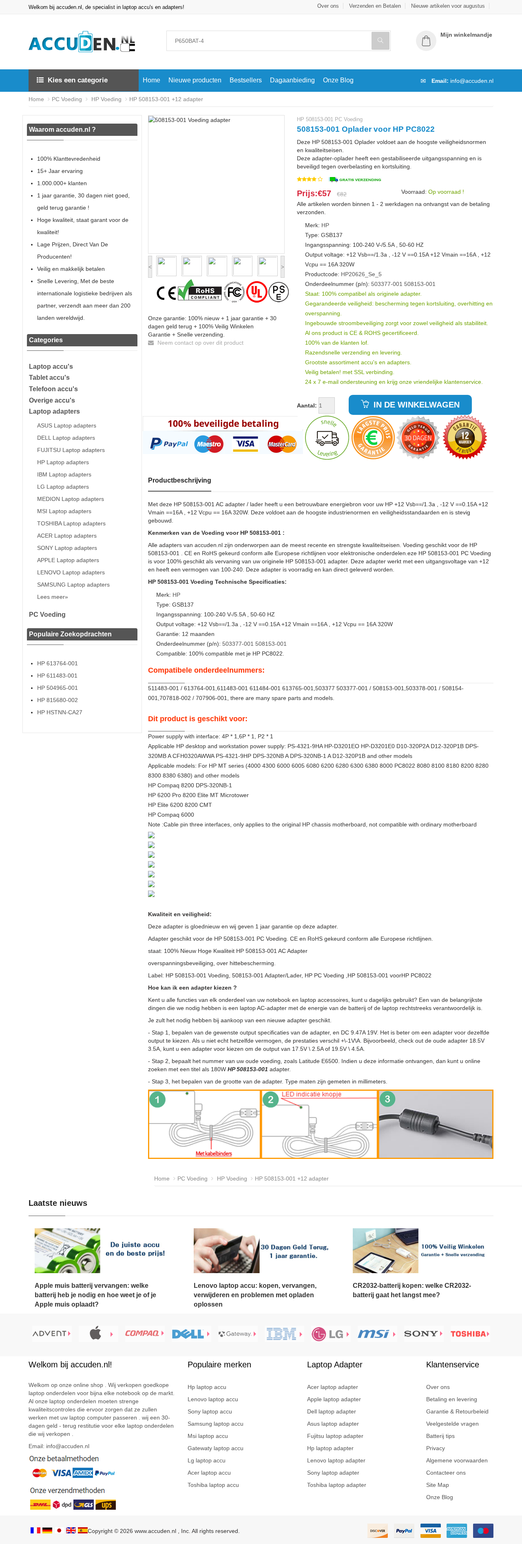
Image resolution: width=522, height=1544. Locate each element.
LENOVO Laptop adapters (71, 572)
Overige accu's (52, 400)
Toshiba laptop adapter (336, 1485)
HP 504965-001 (57, 687)
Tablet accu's (49, 377)
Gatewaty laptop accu (215, 1448)
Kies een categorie (78, 80)
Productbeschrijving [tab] (179, 480)
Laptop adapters (54, 411)
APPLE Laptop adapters (68, 560)
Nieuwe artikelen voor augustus (448, 6)
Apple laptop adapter (334, 1399)
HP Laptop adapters (63, 462)
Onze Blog (338, 80)
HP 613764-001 (57, 663)
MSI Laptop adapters (64, 511)
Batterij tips (440, 1436)
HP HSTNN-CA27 (59, 712)
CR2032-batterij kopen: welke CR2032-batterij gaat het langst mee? (412, 1290)
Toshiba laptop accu (213, 1485)
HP (325, 225)
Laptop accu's (51, 366)
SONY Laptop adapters (67, 548)
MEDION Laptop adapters (70, 499)
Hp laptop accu (207, 1387)
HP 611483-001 (57, 675)
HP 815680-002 (57, 700)
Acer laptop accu (209, 1472)
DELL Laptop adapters (66, 437)
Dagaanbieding (292, 80)
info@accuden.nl (471, 81)
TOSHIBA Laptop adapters (71, 523)
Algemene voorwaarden (457, 1460)
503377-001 (387, 284)
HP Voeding (106, 99)
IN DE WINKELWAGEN (415, 404)
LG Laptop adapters (63, 486)
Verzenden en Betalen (375, 6)
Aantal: (307, 405)
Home (151, 80)
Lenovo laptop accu (213, 1399)
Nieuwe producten (194, 80)
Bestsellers (246, 80)
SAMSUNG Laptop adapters (73, 584)
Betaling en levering (451, 1399)
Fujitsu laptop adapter (335, 1436)
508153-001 (420, 284)
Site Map (437, 1485)
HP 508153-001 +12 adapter (166, 99)
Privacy (435, 1448)
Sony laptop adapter (333, 1472)
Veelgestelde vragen (452, 1423)
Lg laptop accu (207, 1460)
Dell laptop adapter (331, 1411)
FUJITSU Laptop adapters (71, 450)
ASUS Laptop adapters (66, 425)
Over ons (328, 6)
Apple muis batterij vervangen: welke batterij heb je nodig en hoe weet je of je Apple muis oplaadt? (95, 1295)
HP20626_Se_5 (361, 274)
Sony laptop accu (210, 1411)
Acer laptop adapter (332, 1387)
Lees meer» (52, 597)
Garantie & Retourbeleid (457, 1411)
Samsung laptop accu (215, 1423)
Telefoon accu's (53, 388)
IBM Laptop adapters (64, 474)
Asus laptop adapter (333, 1423)
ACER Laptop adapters (67, 535)
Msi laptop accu (208, 1436)
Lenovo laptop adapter (336, 1460)
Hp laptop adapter (330, 1448)
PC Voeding (67, 99)
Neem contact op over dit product (199, 342)
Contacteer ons (446, 1472)
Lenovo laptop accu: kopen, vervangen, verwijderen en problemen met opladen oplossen (255, 1295)
